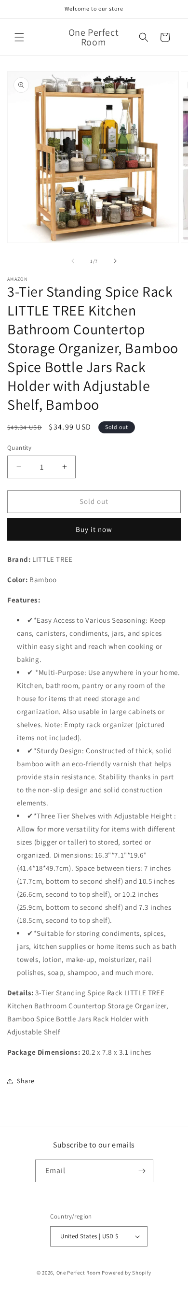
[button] (19, 37)
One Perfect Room (78, 1272)
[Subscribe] (142, 1171)
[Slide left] (72, 261)
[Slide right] (115, 261)
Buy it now (94, 529)
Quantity (19, 448)
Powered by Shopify (126, 1272)
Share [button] (26, 1080)
